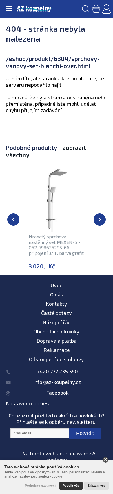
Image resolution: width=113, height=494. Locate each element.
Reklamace (56, 350)
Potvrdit (85, 433)
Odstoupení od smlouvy (56, 359)
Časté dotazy (56, 313)
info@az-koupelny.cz (57, 382)
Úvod (57, 285)
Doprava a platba (57, 340)
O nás (56, 294)
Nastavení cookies (27, 403)
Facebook (57, 392)
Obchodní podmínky (56, 331)
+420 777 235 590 (57, 371)
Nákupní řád (57, 322)
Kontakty (56, 303)
